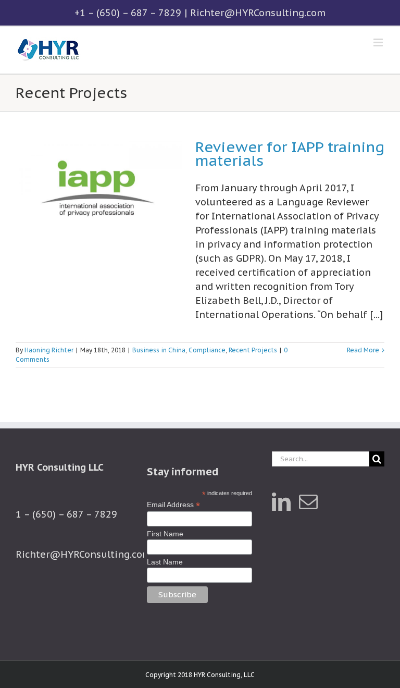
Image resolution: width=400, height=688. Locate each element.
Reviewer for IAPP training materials (289, 153)
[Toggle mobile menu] (378, 42)
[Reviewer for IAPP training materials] (99, 192)
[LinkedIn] (281, 502)
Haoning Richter (48, 350)
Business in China (158, 350)
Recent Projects (253, 350)
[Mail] (308, 502)
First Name (165, 534)
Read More (363, 350)
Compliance (207, 350)
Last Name (165, 562)
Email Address (173, 505)
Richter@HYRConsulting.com (258, 13)
